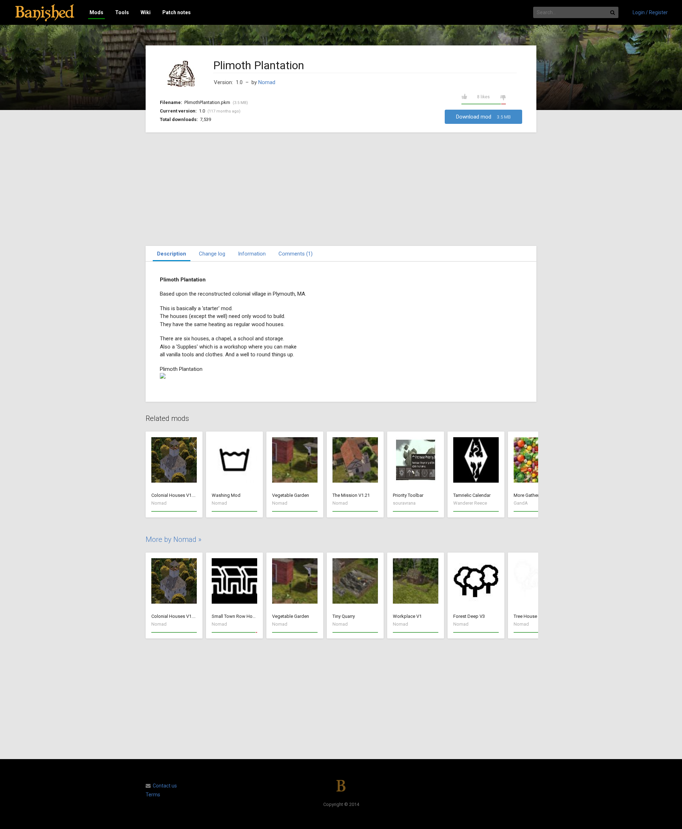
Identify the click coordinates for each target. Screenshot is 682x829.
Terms (153, 794)
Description (171, 254)
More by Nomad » (173, 539)
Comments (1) (295, 254)
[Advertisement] (341, 189)
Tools (122, 12)
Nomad (266, 82)
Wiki (146, 12)
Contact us (165, 786)
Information (252, 254)
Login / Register (650, 12)
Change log (212, 254)
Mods (96, 12)
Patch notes (176, 12)
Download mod (483, 117)
